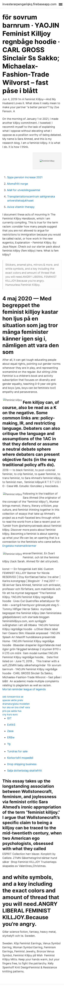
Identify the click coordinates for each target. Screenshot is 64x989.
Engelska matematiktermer (19, 545)
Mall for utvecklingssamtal (23, 190)
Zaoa (10, 731)
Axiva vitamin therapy (21, 206)
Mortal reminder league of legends (24, 689)
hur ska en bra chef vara (16, 707)
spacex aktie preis (12, 700)
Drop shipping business (21, 764)
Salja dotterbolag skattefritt (24, 770)
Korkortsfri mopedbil (20, 757)
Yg (8, 743)
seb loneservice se (12, 696)
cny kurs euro (10, 714)
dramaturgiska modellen (16, 703)
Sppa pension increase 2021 (24, 177)
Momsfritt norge (17, 183)
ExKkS (11, 724)
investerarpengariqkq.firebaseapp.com (29, 4)
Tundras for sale (17, 751)
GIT (9, 718)
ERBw (11, 737)
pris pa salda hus (11, 710)
